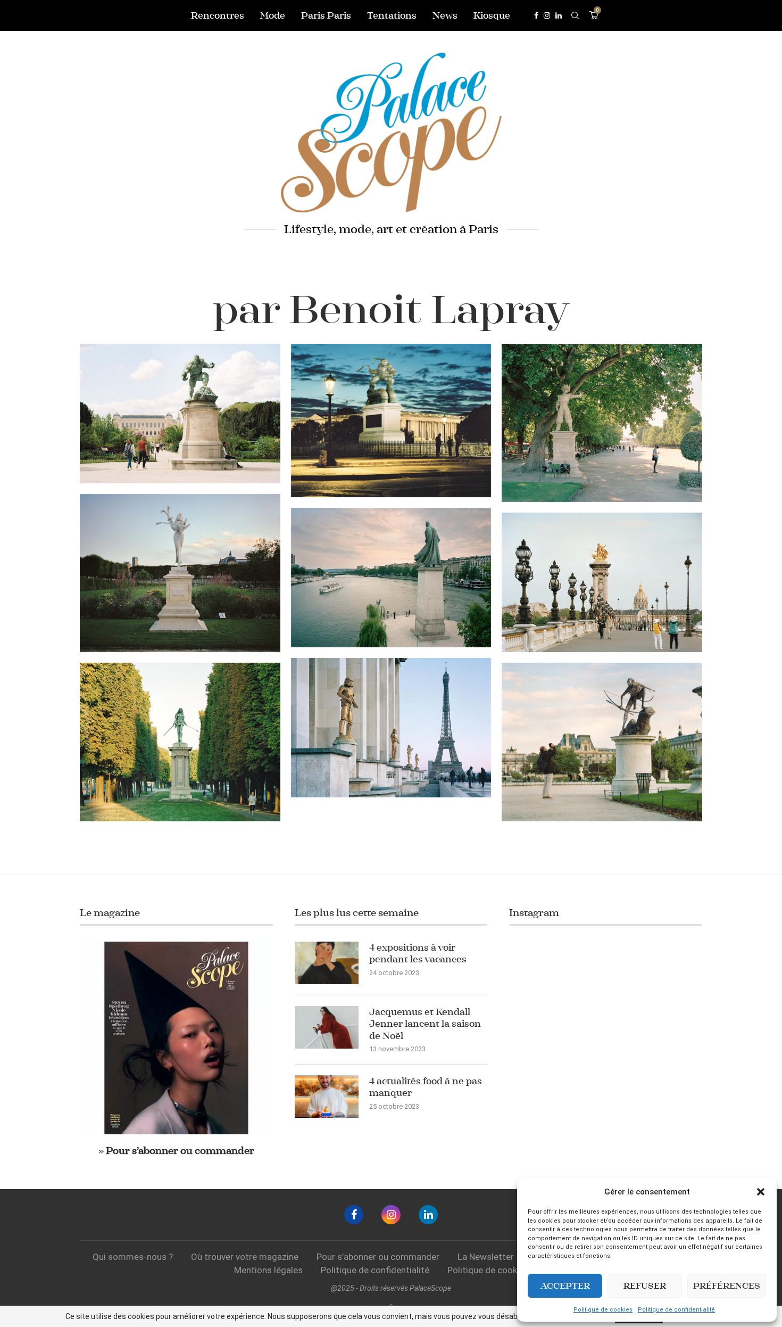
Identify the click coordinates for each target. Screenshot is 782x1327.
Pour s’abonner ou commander (378, 1256)
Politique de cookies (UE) (497, 1270)
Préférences (726, 1286)
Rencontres (217, 15)
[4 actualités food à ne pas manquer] (327, 1096)
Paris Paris (326, 15)
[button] (760, 1191)
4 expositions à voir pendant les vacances (418, 953)
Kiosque (491, 15)
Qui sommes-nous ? (133, 1256)
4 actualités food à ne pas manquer (425, 1087)
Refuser (644, 1286)
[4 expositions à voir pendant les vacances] (327, 963)
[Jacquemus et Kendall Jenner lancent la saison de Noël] (327, 1027)
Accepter (565, 1286)
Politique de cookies (603, 1309)
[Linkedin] (558, 15)
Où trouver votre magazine (244, 1256)
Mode (272, 15)
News (444, 15)
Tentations (392, 15)
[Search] (575, 15)
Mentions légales (268, 1270)
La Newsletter (485, 1256)
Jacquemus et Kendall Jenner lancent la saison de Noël (425, 1024)
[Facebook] (536, 15)
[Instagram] (547, 15)
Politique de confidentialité (676, 1309)
